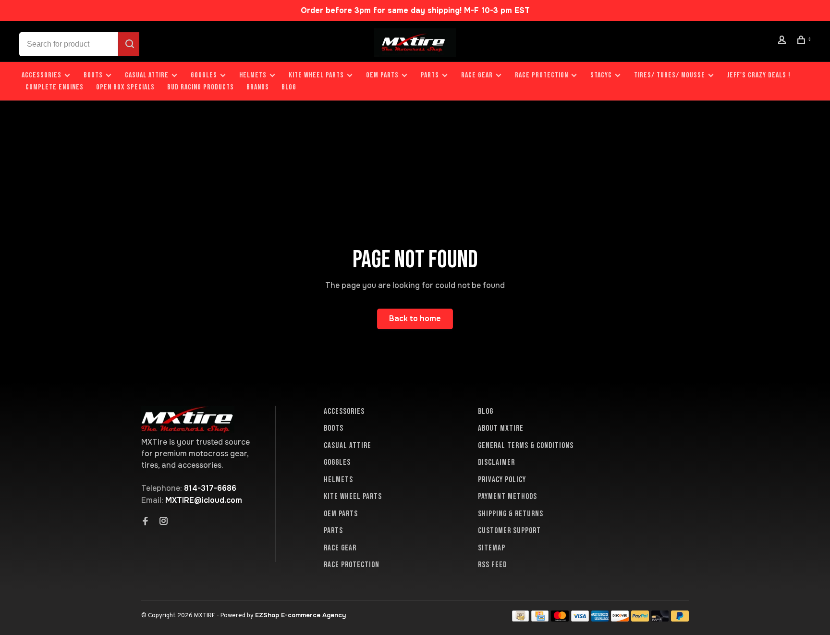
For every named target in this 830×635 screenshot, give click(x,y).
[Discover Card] (620, 619)
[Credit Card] (540, 619)
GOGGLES (204, 75)
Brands (257, 87)
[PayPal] (640, 619)
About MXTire (501, 428)
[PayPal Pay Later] (680, 619)
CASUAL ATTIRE (147, 75)
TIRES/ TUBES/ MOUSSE (669, 75)
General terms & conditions (526, 445)
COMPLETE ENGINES (54, 87)
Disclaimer (496, 462)
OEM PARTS (382, 75)
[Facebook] (145, 522)
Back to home (415, 318)
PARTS (430, 75)
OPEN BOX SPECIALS (125, 87)
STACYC (601, 75)
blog (288, 87)
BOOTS (93, 75)
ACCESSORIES (41, 75)
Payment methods (507, 496)
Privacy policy (502, 480)
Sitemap (491, 548)
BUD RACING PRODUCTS (200, 87)
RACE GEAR (477, 75)
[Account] (783, 41)
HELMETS (253, 75)
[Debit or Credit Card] (660, 619)
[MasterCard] (560, 619)
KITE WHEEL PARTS (316, 75)
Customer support (509, 530)
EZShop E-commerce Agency (300, 615)
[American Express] (600, 619)
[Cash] (520, 619)
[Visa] (580, 619)
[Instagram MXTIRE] (163, 522)
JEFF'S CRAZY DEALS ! (759, 75)
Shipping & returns (510, 514)
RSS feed (492, 565)
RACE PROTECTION (541, 75)
